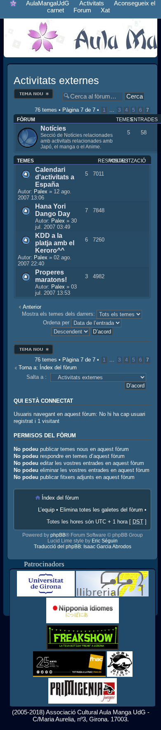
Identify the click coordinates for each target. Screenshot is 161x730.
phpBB (58, 535)
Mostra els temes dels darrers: (59, 314)
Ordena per (57, 322)
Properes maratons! (51, 276)
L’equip (46, 510)
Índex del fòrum (60, 498)
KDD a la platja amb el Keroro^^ (54, 243)
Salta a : (36, 377)
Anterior (32, 307)
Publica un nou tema (33, 91)
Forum (82, 10)
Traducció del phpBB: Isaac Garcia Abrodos (82, 546)
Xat (105, 10)
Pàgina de (78, 110)
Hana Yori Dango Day (52, 210)
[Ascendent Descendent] (82, 331)
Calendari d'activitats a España (54, 177)
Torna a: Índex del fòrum (48, 367)
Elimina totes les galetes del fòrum (101, 510)
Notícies (53, 128)
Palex (40, 191)
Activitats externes (56, 80)
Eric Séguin (105, 541)
